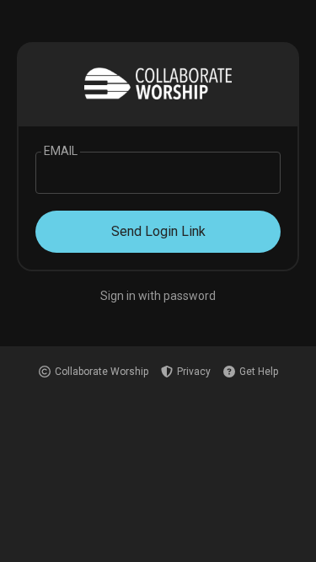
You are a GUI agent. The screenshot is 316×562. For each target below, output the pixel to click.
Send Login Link (158, 231)
